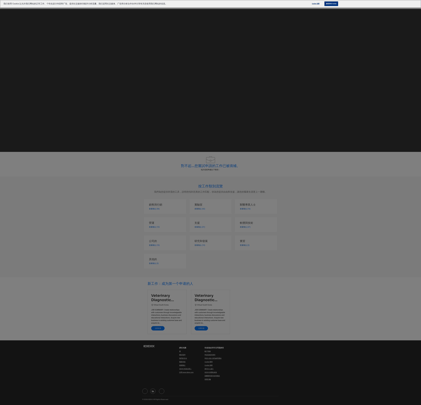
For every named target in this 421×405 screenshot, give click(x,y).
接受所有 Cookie (331, 3)
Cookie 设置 (315, 3)
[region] (210, 4)
